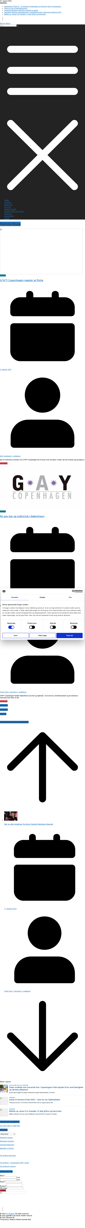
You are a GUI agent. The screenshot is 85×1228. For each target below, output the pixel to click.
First (18, 1177)
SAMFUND (8, 205)
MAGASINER (9, 216)
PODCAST (8, 214)
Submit (3, 1190)
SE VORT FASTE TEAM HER (10, 1126)
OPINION (7, 202)
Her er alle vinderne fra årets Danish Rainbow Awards (28, 824)
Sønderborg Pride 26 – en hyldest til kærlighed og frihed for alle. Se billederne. (32, 6)
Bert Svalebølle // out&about (10, 456)
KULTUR (7, 207)
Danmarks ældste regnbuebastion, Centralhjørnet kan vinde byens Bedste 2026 (32, 12)
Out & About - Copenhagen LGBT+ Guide (14, 1163)
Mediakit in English (7, 1148)
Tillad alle (69, 635)
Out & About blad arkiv (8, 1156)
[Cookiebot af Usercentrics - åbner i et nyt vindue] (73, 591)
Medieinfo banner (6, 1138)
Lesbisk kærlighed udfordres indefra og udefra (21, 10)
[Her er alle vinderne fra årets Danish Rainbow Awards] (11, 820)
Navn (2, 1176)
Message (3, 1188)
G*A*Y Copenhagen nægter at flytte (21, 280)
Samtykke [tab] (14, 597)
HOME (6, 200)
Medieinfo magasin (7, 1141)
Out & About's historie (8, 1166)
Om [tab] (70, 597)
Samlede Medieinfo (7, 1145)
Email (2, 1182)
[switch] (32, 627)
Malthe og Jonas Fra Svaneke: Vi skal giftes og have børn (25, 14)
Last (18, 1180)
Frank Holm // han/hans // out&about (13, 692)
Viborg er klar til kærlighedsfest (15, 8)
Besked (3, 1186)
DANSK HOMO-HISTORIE (14, 211)
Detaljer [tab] (42, 597)
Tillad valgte (42, 635)
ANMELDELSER (10, 209)
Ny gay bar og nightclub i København (22, 516)
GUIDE (6, 218)
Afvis (15, 635)
